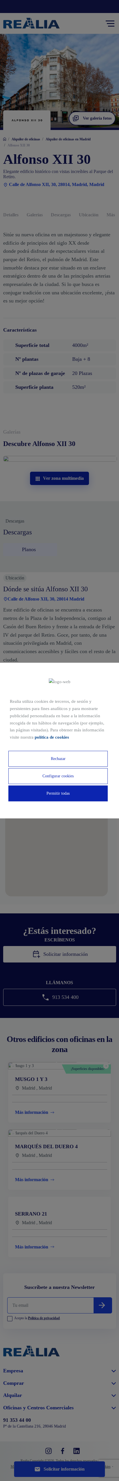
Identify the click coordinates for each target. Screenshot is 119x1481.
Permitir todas (58, 793)
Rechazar (58, 759)
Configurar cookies (58, 776)
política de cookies (52, 737)
